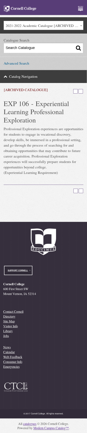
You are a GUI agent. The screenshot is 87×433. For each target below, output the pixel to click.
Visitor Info (10, 326)
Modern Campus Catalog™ (51, 428)
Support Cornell (18, 270)
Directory (9, 316)
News (7, 347)
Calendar (9, 352)
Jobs (6, 336)
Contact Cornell (13, 311)
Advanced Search (16, 63)
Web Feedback (12, 357)
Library (8, 331)
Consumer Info (12, 362)
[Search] (78, 48)
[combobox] (43, 25)
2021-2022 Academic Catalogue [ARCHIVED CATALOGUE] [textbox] (44, 25)
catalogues (29, 423)
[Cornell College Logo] (20, 9)
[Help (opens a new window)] (81, 91)
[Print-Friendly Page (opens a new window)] (75, 91)
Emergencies (11, 366)
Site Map (9, 321)
